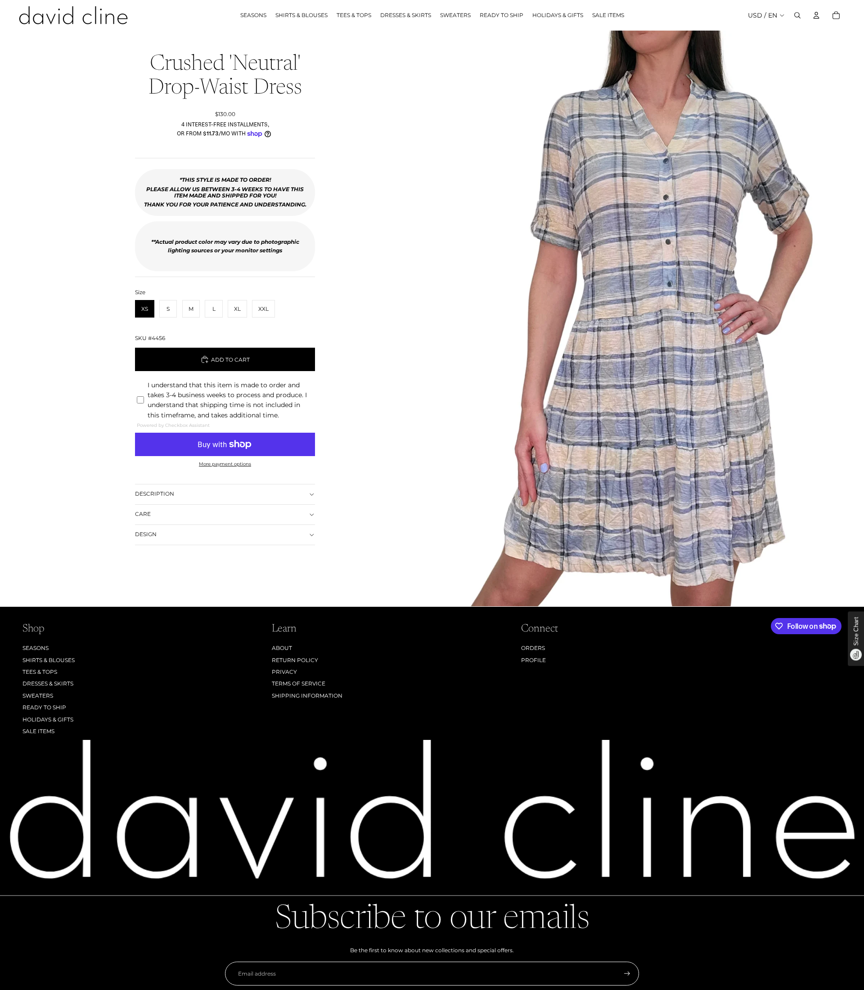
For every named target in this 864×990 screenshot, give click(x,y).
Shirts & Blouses (48, 660)
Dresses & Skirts (47, 683)
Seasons (35, 648)
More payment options (225, 464)
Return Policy (295, 660)
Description (154, 493)
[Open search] (797, 15)
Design (146, 534)
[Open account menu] (816, 15)
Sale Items (38, 731)
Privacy (284, 671)
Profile (533, 660)
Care (143, 514)
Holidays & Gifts (47, 719)
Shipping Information (307, 695)
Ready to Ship (44, 707)
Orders (533, 648)
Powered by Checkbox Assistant (173, 425)
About (282, 648)
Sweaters (37, 695)
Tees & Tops (39, 671)
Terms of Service (298, 683)
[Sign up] (627, 973)
